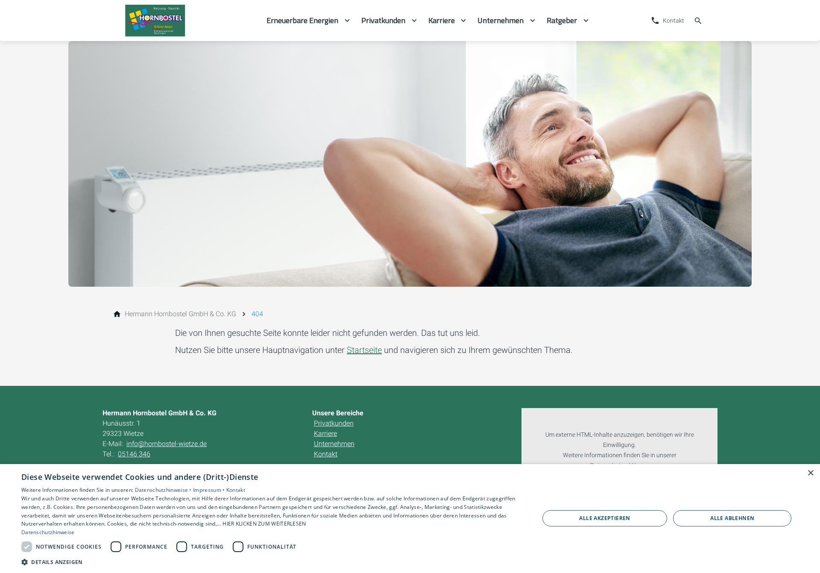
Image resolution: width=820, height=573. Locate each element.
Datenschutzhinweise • (164, 490)
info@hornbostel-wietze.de (166, 444)
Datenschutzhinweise (48, 532)
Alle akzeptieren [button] (604, 518)
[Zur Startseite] (184, 20)
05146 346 (134, 454)
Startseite (364, 350)
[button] (272, 562)
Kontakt (235, 490)
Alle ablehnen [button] (732, 518)
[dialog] (410, 518)
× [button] (810, 473)
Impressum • (209, 490)
